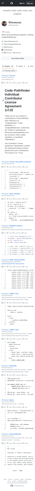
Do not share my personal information (17, 483)
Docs (9, 481)
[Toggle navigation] (3, 3)
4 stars (25, 233)
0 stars (26, 83)
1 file (4, 83)
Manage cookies (22, 481)
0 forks (10, 83)
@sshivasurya (8, 47)
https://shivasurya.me (11, 41)
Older (20, 470)
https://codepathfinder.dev (12, 44)
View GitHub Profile (17, 58)
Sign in (21, 3)
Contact (14, 481)
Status (22, 479)
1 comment (18, 375)
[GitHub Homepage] (12, 486)
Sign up (30, 3)
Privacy (10, 479)
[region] (17, 121)
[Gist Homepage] (11, 3)
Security (16, 479)
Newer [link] (15, 470)
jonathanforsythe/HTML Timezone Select (13, 263)
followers (8, 52)
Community (28, 479)
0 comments (18, 83)
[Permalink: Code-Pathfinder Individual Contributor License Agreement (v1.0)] (3, 100)
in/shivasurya (8, 50)
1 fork (10, 233)
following (17, 52)
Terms (5, 479)
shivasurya (5, 75)
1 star (25, 407)
